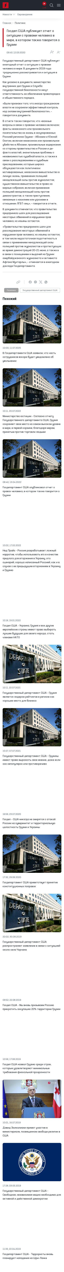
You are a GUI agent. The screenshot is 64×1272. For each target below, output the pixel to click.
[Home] (6, 5)
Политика (11, 290)
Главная (7, 23)
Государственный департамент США (40, 290)
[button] (9, 14)
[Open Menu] (58, 5)
